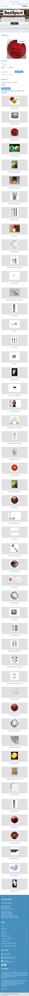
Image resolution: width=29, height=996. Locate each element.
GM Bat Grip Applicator (14, 858)
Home (2, 28)
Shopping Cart (20, 4)
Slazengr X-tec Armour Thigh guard (14, 667)
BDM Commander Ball (14, 715)
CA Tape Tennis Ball (14, 155)
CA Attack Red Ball (14, 827)
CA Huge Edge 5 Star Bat (14, 459)
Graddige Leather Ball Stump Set (15, 443)
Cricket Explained (5, 941)
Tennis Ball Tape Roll (14, 124)
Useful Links (4, 933)
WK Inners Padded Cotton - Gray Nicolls (14, 300)
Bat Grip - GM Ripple (14, 219)
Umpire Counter (14, 283)
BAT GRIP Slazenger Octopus (14, 203)
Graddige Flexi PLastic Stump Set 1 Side (14, 779)
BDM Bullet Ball (14, 507)
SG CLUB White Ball (14, 251)
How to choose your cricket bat (8, 946)
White (11, 67)
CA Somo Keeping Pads (15, 635)
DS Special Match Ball (14, 571)
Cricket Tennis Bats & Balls (13, 28)
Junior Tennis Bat (14, 315)
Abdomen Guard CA (14, 379)
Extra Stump (14, 539)
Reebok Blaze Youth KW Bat (15, 651)
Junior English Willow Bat (14, 747)
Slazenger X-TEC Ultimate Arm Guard (15, 683)
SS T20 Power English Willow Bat (14, 267)
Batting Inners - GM (15, 891)
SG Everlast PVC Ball (14, 475)
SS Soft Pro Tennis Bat (14, 794)
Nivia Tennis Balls (14, 108)
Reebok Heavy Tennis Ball (14, 172)
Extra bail (15, 363)
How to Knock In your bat (7, 938)
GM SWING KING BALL (14, 763)
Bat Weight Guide (5, 936)
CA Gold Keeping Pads (14, 411)
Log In (13, 4)
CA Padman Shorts (15, 699)
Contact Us (3, 931)
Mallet (14, 331)
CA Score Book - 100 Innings (15, 395)
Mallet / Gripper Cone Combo (14, 555)
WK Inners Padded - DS (14, 875)
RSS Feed (2, 965)
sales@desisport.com (9, 961)
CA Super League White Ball (14, 730)
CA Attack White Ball (14, 603)
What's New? (4, 928)
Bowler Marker (14, 587)
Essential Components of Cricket (8, 943)
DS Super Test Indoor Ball (14, 188)
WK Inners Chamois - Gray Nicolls (14, 427)
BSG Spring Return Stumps (14, 523)
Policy (2, 926)
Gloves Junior (14, 619)
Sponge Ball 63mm (14, 139)
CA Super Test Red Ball (14, 843)
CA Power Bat (14, 347)
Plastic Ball (14, 236)
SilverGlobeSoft (4, 995)
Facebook (5, 965)
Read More (3, 989)
